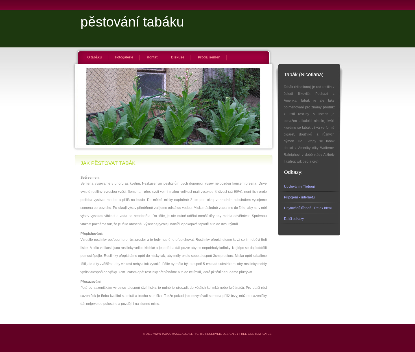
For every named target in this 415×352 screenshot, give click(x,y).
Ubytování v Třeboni (299, 187)
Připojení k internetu (299, 197)
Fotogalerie (124, 57)
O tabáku (94, 57)
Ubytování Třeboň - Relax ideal (308, 208)
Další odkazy (294, 219)
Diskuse (177, 57)
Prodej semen (209, 57)
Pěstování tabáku (132, 21)
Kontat (152, 57)
